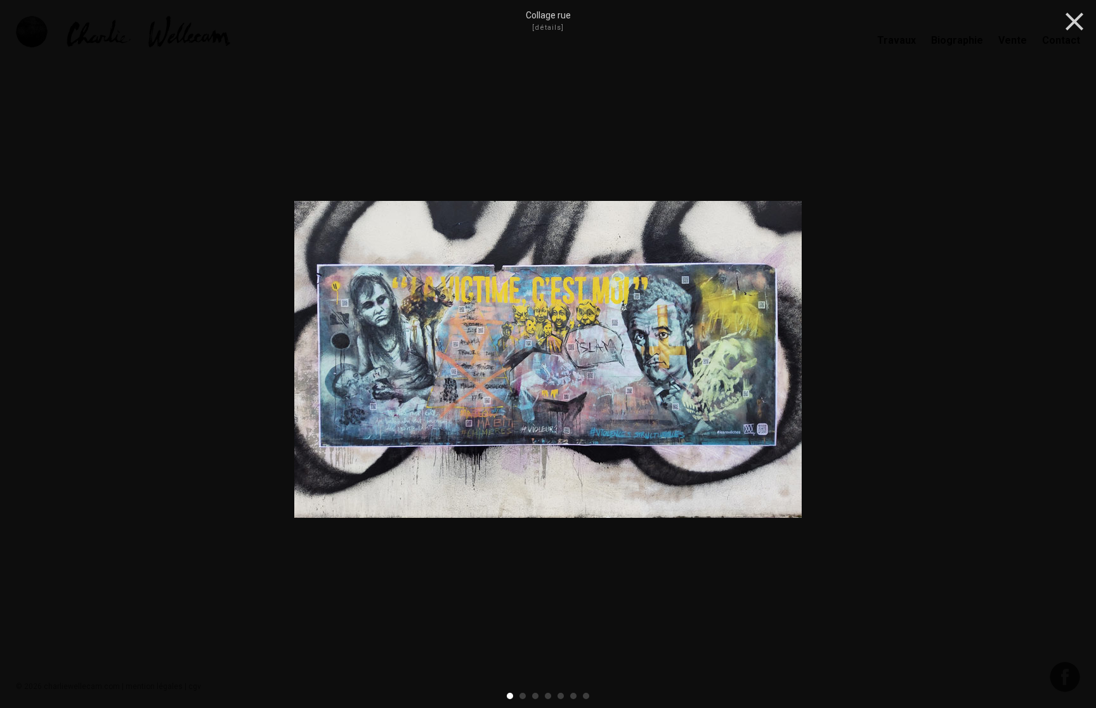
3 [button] (536, 696)
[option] (548, 361)
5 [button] (561, 696)
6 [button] (574, 696)
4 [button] (548, 696)
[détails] (548, 27)
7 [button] (586, 696)
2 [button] (523, 696)
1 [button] (510, 696)
